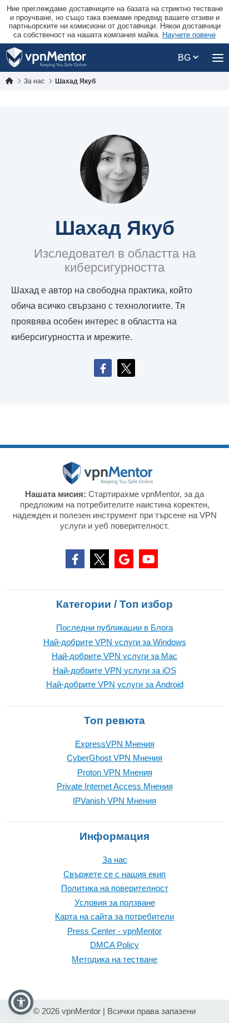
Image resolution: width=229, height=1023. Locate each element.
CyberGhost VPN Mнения (114, 758)
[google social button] (123, 558)
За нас (114, 859)
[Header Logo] (46, 57)
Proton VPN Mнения (114, 772)
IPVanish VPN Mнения (114, 800)
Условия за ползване (114, 902)
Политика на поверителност (114, 888)
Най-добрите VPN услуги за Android (114, 684)
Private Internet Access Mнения (115, 786)
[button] (21, 1002)
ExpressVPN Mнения (115, 744)
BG (185, 57)
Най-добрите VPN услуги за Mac (114, 656)
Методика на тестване (114, 959)
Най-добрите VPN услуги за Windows (114, 642)
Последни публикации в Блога (114, 627)
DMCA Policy (114, 945)
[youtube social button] (148, 558)
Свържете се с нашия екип (114, 874)
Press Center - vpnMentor (114, 931)
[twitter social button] (99, 558)
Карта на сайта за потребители (114, 916)
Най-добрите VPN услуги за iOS (114, 670)
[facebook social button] (75, 558)
